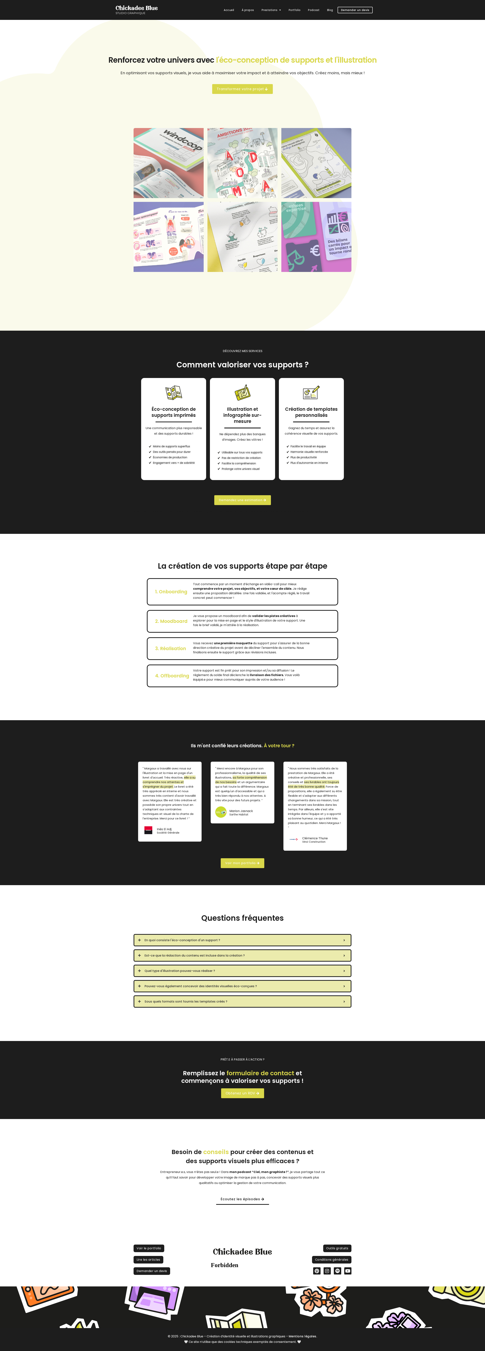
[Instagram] (327, 1270)
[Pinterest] (316, 1270)
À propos (248, 10)
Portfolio (295, 10)
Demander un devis (355, 10)
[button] (271, 10)
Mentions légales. (303, 1336)
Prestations (270, 10)
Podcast (314, 10)
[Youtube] (347, 1270)
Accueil (229, 10)
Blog (330, 10)
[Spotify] (337, 1270)
